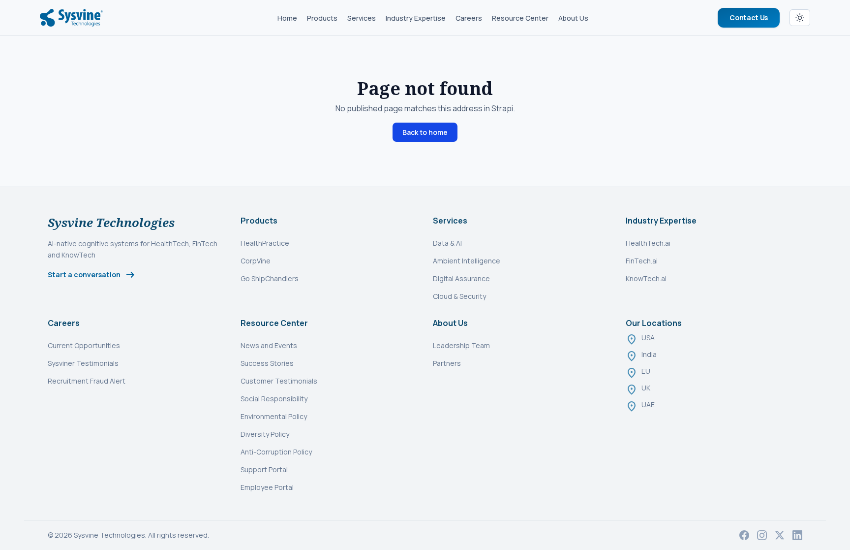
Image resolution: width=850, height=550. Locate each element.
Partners (447, 363)
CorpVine (256, 260)
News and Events (269, 345)
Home (287, 18)
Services (361, 18)
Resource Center (520, 18)
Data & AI (447, 243)
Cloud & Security (459, 296)
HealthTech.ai (648, 243)
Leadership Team (461, 345)
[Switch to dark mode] (799, 17)
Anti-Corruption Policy (276, 451)
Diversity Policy (265, 434)
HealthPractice (265, 243)
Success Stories (267, 363)
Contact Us (748, 17)
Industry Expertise (416, 18)
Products (322, 18)
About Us (573, 18)
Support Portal (264, 469)
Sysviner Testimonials (83, 363)
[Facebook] (744, 535)
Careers (468, 18)
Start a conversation (92, 275)
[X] (780, 535)
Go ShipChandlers (270, 278)
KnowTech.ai (646, 278)
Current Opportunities (84, 345)
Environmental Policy (274, 416)
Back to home (425, 132)
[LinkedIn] (797, 535)
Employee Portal (267, 487)
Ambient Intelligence (466, 260)
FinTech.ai (642, 260)
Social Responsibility (274, 398)
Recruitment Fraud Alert (86, 381)
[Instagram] (762, 535)
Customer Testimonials (279, 381)
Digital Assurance (461, 278)
